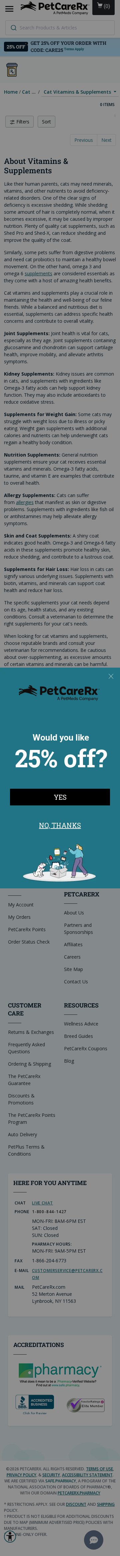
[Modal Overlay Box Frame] (60, 778)
